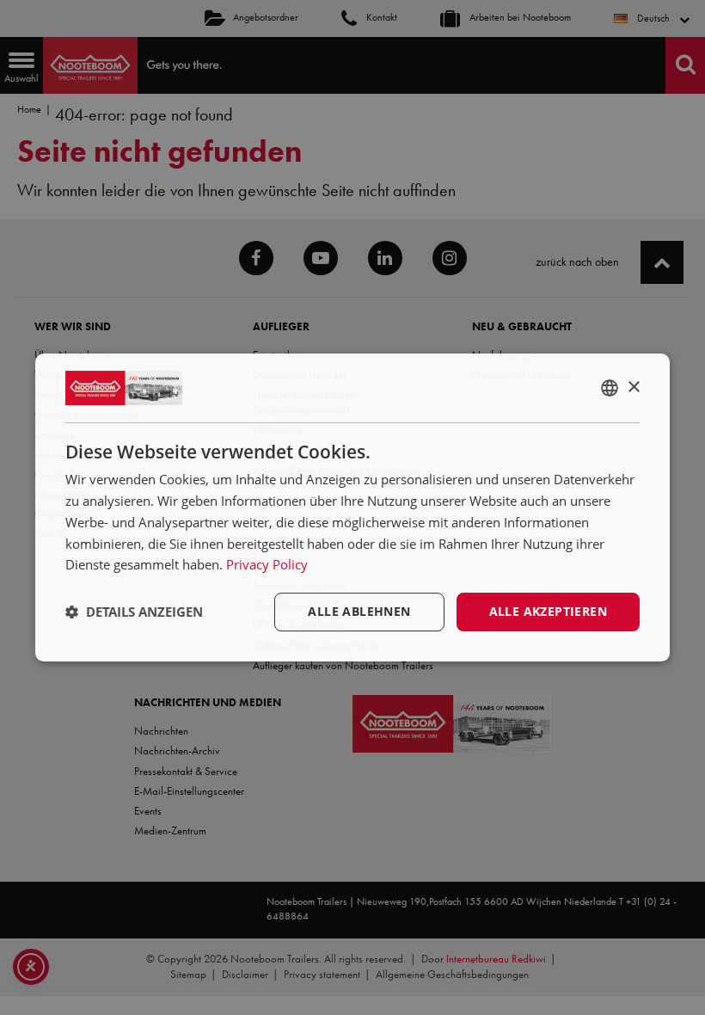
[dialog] (352, 507)
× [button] (633, 387)
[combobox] (609, 388)
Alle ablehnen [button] (359, 611)
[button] (134, 612)
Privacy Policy (267, 564)
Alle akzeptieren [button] (548, 611)
